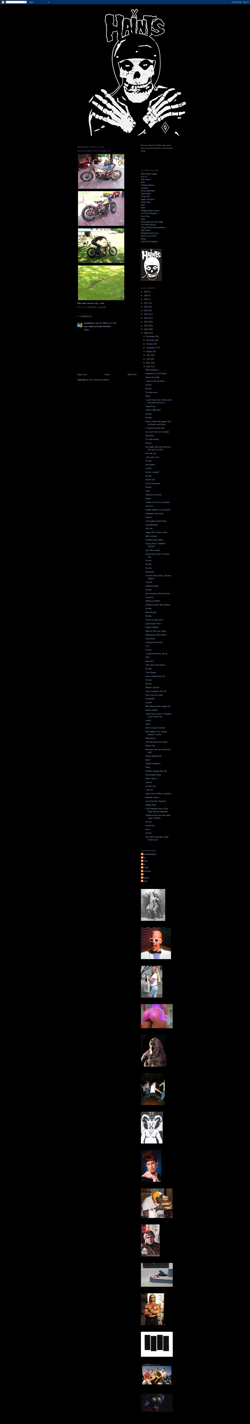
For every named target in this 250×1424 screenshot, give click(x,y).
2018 (146, 299)
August (149, 351)
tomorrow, (150, 597)
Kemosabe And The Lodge (152, 222)
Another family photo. (154, 540)
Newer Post (82, 374)
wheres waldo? (152, 710)
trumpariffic (150, 699)
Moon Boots (151, 738)
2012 (146, 322)
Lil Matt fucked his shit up (156, 654)
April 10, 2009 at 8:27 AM (105, 323)
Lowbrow (144, 188)
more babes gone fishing (156, 521)
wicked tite (150, 825)
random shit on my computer (158, 502)
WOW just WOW (153, 601)
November (150, 340)
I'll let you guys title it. (155, 620)
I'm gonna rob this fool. (155, 428)
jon (143, 874)
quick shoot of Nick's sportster (158, 794)
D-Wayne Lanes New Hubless (158, 605)
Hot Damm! (150, 465)
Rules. (148, 396)
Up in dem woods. (153, 550)
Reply (86, 330)
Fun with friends (152, 439)
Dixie (143, 208)
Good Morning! (152, 525)
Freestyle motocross (154, 642)
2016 (146, 307)
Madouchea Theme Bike (156, 635)
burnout (149, 782)
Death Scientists (148, 199)
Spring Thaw (151, 805)
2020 (146, 292)
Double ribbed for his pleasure (158, 510)
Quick (148, 724)
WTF (148, 657)
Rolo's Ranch (151, 779)
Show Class (146, 202)
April (148, 366)
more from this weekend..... (157, 801)
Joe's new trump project (155, 665)
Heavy (143, 239)
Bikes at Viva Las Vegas (156, 631)
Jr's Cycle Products (149, 213)
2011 (146, 325)
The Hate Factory (148, 225)
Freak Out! (145, 196)
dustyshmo (89, 323)
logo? (148, 760)
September (151, 348)
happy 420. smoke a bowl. (157, 532)
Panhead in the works (155, 513)
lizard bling (150, 639)
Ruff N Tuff (150, 480)
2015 (146, 310)
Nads (143, 219)
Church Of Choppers (149, 241)
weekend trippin (152, 586)
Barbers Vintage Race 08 (156, 771)
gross (148, 829)
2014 (146, 314)
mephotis (145, 878)
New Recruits (151, 612)
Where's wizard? (152, 687)
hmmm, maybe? (152, 472)
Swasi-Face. (151, 406)
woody (148, 720)
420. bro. (149, 528)
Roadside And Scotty (150, 233)
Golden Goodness (153, 763)
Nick (143, 864)
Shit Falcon (145, 179)
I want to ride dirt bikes (155, 381)
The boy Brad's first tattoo (156, 742)
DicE (143, 205)
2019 (146, 295)
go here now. (151, 786)
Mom (144, 858)
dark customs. (152, 536)
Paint (148, 767)
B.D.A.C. (144, 177)
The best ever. (152, 392)
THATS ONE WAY (153, 410)
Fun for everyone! (153, 483)
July (148, 355)
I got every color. (153, 457)
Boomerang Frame (153, 775)
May (148, 363)
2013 (146, 318)
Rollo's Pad (150, 746)
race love (149, 506)
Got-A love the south (154, 695)
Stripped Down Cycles (150, 211)
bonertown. (150, 572)
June (148, 359)
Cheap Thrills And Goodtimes (153, 227)
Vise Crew (145, 216)
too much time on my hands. (158, 432)
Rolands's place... (153, 797)
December (150, 336)
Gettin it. (149, 517)
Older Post (132, 374)
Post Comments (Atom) (99, 380)
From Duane (151, 672)
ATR (143, 182)
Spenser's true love (154, 495)
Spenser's (150, 661)
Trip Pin (149, 582)
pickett (144, 881)
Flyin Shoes (146, 194)
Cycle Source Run (153, 623)
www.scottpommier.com (155, 676)
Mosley (145, 861)
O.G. (148, 646)
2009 (146, 333)
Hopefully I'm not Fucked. (156, 373)
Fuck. (148, 491)
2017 (146, 303)
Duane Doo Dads (153, 377)
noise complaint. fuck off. (156, 691)
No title (148, 385)
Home (107, 374)
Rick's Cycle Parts (148, 236)
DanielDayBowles (149, 854)
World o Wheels (152, 627)
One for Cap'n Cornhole (155, 728)
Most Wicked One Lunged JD (158, 706)
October (150, 344)
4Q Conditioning (147, 191)
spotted (149, 702)
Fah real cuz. (151, 453)
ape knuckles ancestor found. (158, 593)
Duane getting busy (154, 756)
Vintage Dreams (147, 185)
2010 (146, 329)
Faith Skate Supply (149, 174)
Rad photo (150, 436)
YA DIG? (145, 868)
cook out (149, 790)
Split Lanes (145, 230)
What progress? (152, 370)
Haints (148, 498)
